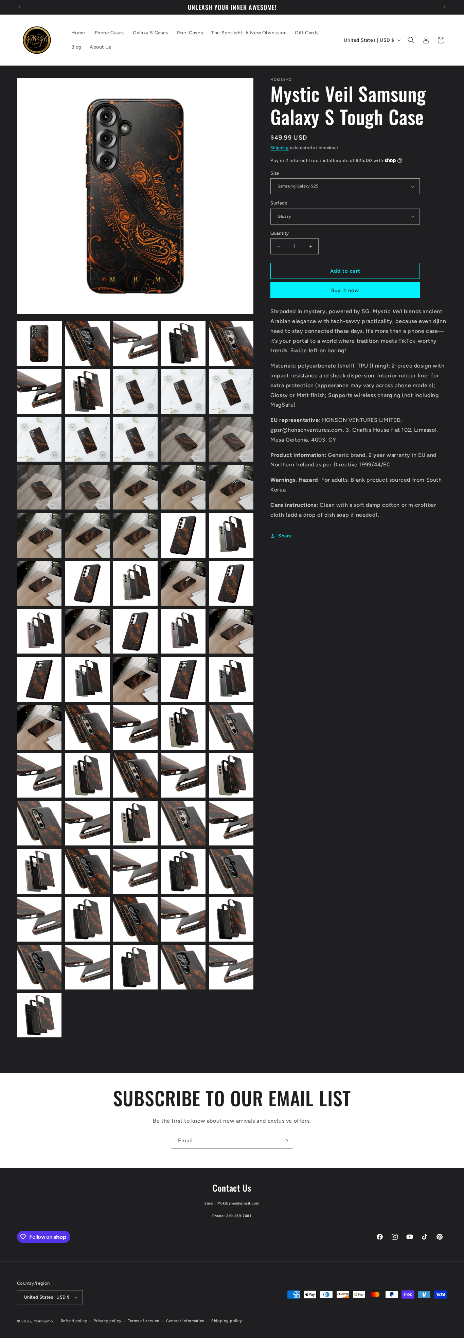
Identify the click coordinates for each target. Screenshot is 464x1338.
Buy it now (345, 290)
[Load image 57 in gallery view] (87, 439)
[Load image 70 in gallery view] (231, 535)
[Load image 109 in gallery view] (183, 919)
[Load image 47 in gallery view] (87, 343)
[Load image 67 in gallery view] (87, 535)
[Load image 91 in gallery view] (39, 775)
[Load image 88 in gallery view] (135, 727)
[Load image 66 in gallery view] (39, 535)
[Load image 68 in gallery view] (135, 535)
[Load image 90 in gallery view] (231, 727)
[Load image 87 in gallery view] (87, 727)
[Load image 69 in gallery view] (183, 535)
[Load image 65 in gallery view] (231, 487)
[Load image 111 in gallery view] (39, 967)
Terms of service (143, 1321)
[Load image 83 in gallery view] (135, 679)
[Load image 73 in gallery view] (135, 583)
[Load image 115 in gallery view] (231, 967)
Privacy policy (107, 1321)
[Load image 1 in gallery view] (39, 343)
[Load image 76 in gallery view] (39, 631)
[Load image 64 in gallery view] (183, 487)
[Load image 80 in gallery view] (231, 631)
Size (274, 173)
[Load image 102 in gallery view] (87, 871)
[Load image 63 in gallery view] (135, 487)
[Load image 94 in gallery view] (183, 775)
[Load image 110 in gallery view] (231, 919)
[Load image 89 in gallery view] (183, 727)
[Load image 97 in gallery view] (87, 823)
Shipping (279, 147)
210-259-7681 (239, 1216)
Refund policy (74, 1321)
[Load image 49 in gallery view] (183, 343)
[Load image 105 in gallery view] (231, 871)
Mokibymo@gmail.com (238, 1203)
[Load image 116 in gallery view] (39, 1015)
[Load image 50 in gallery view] (231, 343)
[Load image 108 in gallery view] (135, 919)
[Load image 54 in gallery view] (183, 391)
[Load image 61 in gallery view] (39, 487)
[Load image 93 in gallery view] (135, 775)
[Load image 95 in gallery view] (231, 775)
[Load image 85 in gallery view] (231, 679)
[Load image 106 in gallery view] (39, 919)
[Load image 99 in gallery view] (183, 823)
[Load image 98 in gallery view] (135, 823)
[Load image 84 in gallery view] (183, 679)
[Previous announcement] (19, 7)
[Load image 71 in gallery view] (39, 583)
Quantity (279, 233)
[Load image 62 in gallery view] (87, 487)
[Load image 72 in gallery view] (87, 583)
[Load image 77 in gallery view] (87, 631)
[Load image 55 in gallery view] (231, 391)
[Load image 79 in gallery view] (183, 631)
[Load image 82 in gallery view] (87, 679)
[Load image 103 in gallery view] (135, 871)
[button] (411, 40)
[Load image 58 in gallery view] (135, 439)
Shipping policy (226, 1321)
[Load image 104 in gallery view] (183, 871)
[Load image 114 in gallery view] (183, 967)
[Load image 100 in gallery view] (231, 823)
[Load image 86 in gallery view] (39, 727)
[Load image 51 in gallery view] (39, 391)
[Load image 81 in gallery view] (39, 679)
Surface (278, 203)
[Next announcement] (444, 7)
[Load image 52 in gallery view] (87, 391)
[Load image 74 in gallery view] (183, 583)
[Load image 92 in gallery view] (87, 775)
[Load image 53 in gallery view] (135, 391)
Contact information (185, 1321)
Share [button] (285, 536)
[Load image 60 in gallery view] (231, 439)
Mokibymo (43, 1321)
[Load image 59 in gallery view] (183, 439)
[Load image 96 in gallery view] (39, 823)
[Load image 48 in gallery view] (135, 343)
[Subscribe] (285, 1141)
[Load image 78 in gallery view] (135, 631)
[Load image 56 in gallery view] (39, 439)
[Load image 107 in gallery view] (87, 919)
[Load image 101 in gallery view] (39, 871)
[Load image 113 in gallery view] (135, 967)
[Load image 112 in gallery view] (87, 967)
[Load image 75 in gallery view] (231, 583)
